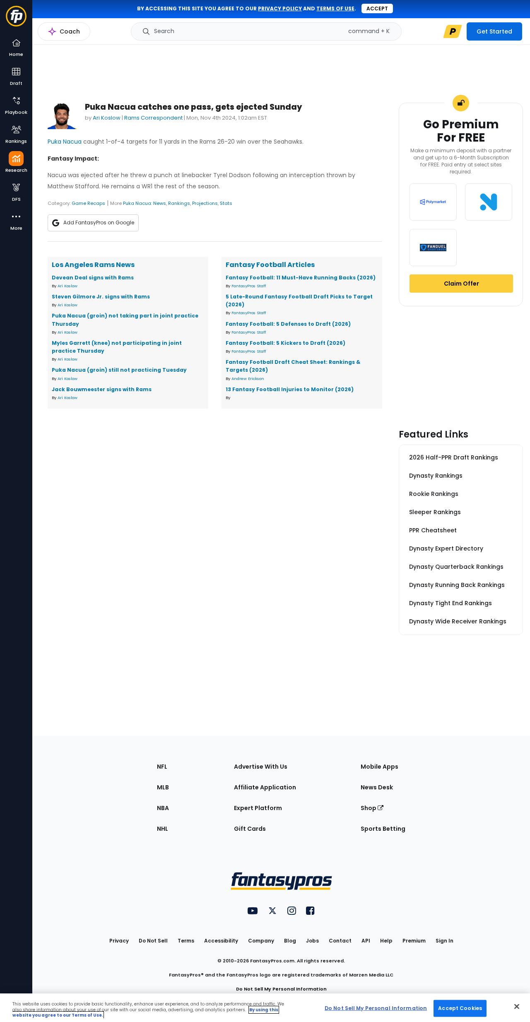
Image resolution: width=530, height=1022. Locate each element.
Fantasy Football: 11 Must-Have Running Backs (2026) (301, 277)
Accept (377, 8)
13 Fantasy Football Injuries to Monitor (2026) (290, 389)
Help (386, 940)
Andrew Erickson (247, 378)
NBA (163, 808)
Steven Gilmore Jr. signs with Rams (101, 296)
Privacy (119, 940)
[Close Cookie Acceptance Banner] (517, 1006)
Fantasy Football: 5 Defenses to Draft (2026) (288, 323)
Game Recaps (88, 203)
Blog (290, 940)
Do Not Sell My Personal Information (281, 989)
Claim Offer (461, 283)
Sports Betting (383, 829)
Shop (369, 808)
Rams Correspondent (153, 118)
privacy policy (280, 8)
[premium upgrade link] (452, 31)
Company (261, 940)
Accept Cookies (460, 1007)
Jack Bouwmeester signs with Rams (102, 389)
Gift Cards (250, 829)
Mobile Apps (379, 766)
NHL (162, 829)
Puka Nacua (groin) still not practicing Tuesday (119, 369)
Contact (340, 940)
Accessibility (221, 940)
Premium (414, 940)
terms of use (335, 8)
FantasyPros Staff (248, 286)
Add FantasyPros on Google (98, 222)
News (159, 203)
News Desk (377, 787)
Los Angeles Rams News (93, 264)
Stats (226, 203)
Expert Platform (258, 808)
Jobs (312, 940)
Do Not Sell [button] (153, 940)
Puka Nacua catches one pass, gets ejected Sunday (193, 107)
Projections (205, 203)
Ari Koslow (106, 118)
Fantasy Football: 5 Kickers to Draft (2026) (285, 342)
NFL (162, 766)
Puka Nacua (65, 141)
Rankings (179, 203)
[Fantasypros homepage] (16, 20)
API (365, 940)
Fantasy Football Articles (270, 264)
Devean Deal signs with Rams (93, 277)
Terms (186, 940)
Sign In (444, 940)
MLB (163, 787)
